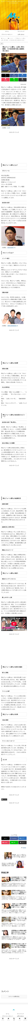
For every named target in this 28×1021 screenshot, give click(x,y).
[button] (22, 79)
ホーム (7, 1013)
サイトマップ (20, 1013)
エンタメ (5, 799)
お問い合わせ (20, 1016)
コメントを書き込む (14, 996)
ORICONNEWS (11, 325)
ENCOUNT (10, 247)
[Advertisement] (14, 147)
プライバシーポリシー (7, 1016)
